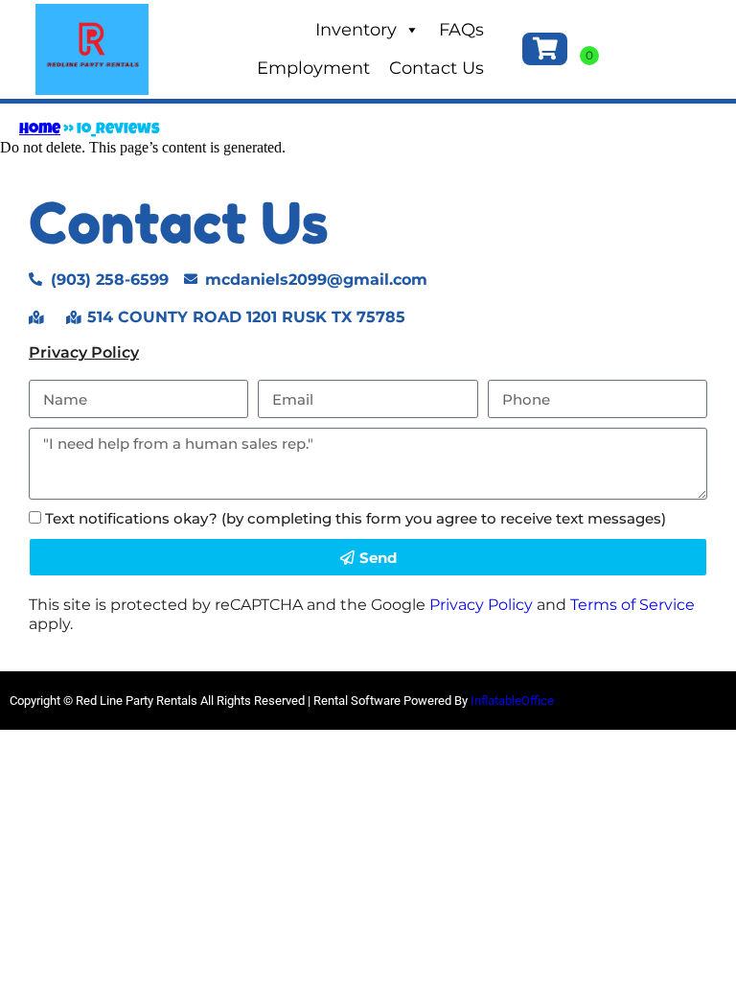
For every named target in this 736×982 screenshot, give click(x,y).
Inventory (356, 29)
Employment (313, 68)
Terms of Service (632, 605)
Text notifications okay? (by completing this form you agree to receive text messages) (355, 518)
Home (39, 130)
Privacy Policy (84, 352)
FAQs (461, 29)
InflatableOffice (512, 700)
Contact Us (436, 68)
